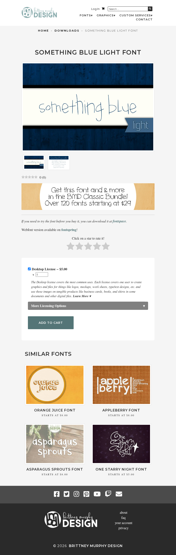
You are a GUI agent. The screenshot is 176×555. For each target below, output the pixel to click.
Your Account (123, 522)
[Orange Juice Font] (55, 404)
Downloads (67, 30)
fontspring (68, 229)
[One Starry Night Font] (121, 463)
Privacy (123, 528)
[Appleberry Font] (121, 404)
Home (43, 30)
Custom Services (135, 15)
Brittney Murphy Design (96, 546)
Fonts (85, 15)
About (123, 512)
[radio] (70, 246)
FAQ (123, 517)
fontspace (119, 221)
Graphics (105, 15)
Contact (144, 19)
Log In (95, 9)
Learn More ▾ (82, 296)
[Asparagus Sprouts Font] (55, 463)
